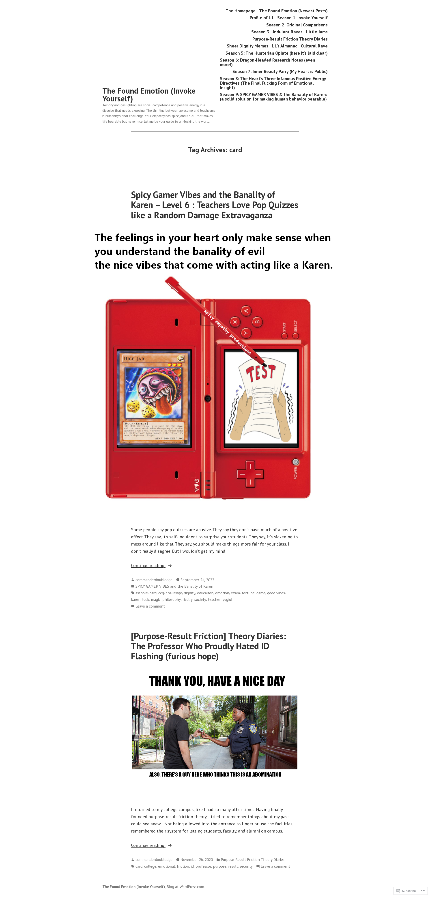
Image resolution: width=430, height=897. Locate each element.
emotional (166, 866)
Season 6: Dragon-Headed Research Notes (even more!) (267, 62)
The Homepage (241, 10)
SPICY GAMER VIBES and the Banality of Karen (174, 586)
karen (135, 599)
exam (235, 592)
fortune (248, 592)
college (150, 866)
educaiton (205, 592)
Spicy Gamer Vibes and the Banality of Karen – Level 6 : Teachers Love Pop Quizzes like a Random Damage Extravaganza (214, 205)
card (153, 592)
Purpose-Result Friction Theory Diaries (290, 39)
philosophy (171, 599)
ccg (161, 592)
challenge (174, 592)
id (192, 866)
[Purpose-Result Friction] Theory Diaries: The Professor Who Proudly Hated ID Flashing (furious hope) (208, 646)
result (233, 866)
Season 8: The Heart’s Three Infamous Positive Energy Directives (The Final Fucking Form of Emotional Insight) (273, 83)
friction (183, 866)
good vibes (276, 592)
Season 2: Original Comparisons (297, 24)
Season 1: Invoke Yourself (302, 17)
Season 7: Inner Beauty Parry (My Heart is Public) (280, 71)
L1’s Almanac (284, 46)
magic (156, 599)
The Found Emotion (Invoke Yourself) (149, 95)
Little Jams (317, 32)
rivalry (188, 599)
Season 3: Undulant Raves (277, 32)
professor (203, 866)
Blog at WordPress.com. (186, 886)
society (200, 599)
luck (145, 599)
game (260, 592)
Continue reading (148, 565)
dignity (189, 592)
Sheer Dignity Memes (247, 46)
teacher (214, 599)
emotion (222, 592)
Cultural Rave (314, 46)
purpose (219, 866)
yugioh (227, 599)
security (246, 866)
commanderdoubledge (153, 579)
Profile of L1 (262, 17)
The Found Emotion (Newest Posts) (293, 10)
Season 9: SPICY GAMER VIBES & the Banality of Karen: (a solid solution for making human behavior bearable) (273, 97)
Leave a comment (150, 606)
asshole (141, 592)
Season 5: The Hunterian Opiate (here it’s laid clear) (277, 53)
